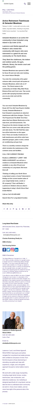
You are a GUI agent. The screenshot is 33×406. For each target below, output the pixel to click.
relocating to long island (23, 28)
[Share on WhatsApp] (10, 208)
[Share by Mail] (28, 208)
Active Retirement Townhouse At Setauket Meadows (15, 21)
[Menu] (28, 3)
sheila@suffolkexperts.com (11, 235)
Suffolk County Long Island (9, 31)
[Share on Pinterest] (13, 208)
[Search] (24, 3)
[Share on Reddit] (25, 208)
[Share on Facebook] (4, 208)
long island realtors (11, 28)
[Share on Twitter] (7, 208)
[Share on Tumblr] (19, 208)
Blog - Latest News (8, 10)
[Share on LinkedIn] (16, 208)
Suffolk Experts (11, 403)
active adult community (20, 26)
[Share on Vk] (22, 208)
